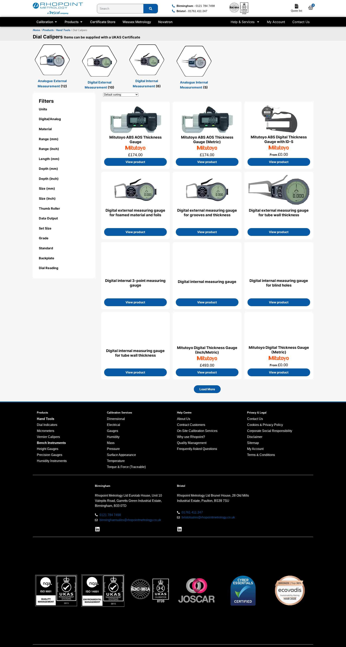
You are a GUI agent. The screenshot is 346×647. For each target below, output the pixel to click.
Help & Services (242, 22)
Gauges (112, 431)
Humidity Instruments (52, 461)
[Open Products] (81, 21)
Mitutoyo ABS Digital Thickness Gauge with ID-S (279, 139)
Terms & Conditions (261, 455)
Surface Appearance (121, 455)
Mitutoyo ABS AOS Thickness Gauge (135, 139)
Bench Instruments (51, 443)
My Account (276, 22)
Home (36, 30)
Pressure (113, 449)
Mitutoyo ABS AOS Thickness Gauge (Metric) (207, 139)
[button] (207, 389)
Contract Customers (191, 425)
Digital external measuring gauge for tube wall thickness (279, 212)
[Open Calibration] (55, 21)
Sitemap (253, 443)
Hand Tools (63, 30)
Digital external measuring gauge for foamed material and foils (135, 212)
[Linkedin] (97, 529)
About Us (183, 419)
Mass (111, 443)
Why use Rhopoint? (191, 437)
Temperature (116, 461)
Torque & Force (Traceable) (126, 467)
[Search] (150, 8)
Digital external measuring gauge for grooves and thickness (207, 212)
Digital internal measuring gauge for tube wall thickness (135, 352)
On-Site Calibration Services (197, 431)
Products (48, 30)
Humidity (113, 437)
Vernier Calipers (48, 437)
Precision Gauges (49, 455)
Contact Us (301, 22)
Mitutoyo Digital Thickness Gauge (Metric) (279, 349)
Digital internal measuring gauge (207, 281)
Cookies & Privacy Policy (265, 425)
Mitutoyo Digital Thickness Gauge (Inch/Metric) (207, 349)
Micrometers (45, 431)
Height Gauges (47, 449)
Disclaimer (254, 437)
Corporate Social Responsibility (269, 431)
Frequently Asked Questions (197, 449)
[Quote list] (296, 6)
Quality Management (191, 443)
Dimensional (116, 419)
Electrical (113, 425)
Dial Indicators (47, 425)
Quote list (296, 10)
